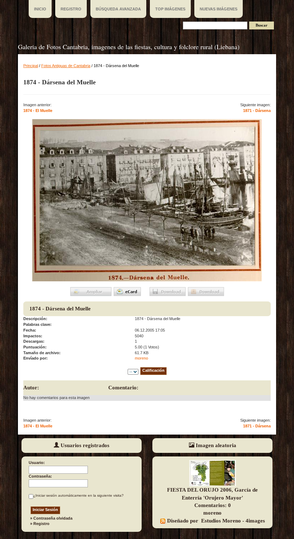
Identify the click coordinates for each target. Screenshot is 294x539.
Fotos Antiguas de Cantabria (65, 66)
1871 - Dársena (257, 110)
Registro (41, 523)
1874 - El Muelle (37, 110)
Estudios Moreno (221, 521)
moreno (141, 358)
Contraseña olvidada (52, 518)
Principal (30, 66)
